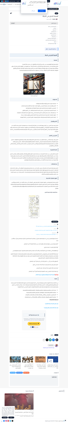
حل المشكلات (54, 36)
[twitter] (12, 421)
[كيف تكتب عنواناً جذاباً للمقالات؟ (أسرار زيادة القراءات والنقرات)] (40, 359)
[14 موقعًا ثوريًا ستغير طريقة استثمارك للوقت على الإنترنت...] (27, 359)
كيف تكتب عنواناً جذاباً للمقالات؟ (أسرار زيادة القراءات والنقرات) (46, 230)
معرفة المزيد (5, 417)
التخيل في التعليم (53, 33)
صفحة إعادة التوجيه (12, 1)
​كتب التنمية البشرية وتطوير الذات (20, 4)
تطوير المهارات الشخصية (52, 38)
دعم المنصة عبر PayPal (33, 323)
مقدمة (54, 28)
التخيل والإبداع (53, 31)
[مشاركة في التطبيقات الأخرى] (44, 340)
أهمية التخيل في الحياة (52, 26)
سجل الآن (42, 10)
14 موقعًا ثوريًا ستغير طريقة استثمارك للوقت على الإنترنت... (46, 234)
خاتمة (55, 42)
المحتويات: (54, 30)
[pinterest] (4, 1)
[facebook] (8, 1)
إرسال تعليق (54, 377)
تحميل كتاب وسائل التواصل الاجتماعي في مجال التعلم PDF (46, 226)
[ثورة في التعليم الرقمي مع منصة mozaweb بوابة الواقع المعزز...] (15, 359)
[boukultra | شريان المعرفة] (58, 3)
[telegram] (6, 1)
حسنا (11, 417)
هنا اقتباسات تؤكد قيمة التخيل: (51, 40)
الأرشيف (18, 1)
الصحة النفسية (53, 35)
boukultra (54, 19)
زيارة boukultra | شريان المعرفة (48, 347)
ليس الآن (33, 10)
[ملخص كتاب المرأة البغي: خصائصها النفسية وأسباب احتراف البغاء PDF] (19, 401)
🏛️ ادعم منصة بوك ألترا (52, 43)
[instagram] (6, 421)
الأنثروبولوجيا (9, 4)
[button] (53, 340)
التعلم (56, 13)
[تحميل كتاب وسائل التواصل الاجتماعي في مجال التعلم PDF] (52, 359)
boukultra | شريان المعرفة (49, 421)
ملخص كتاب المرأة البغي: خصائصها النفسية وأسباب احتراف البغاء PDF (20, 413)
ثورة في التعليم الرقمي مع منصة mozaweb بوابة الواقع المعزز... (15, 366)
